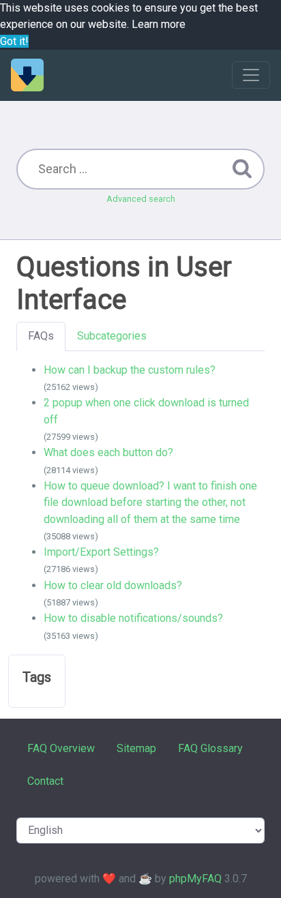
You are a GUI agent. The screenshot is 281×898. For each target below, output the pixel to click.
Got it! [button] (14, 41)
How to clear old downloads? (113, 585)
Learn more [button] (159, 24)
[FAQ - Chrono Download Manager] (27, 75)
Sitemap (136, 748)
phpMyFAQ (195, 878)
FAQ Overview (61, 748)
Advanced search (140, 199)
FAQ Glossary (210, 748)
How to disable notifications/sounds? (133, 618)
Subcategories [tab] (112, 335)
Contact (45, 781)
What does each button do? (108, 452)
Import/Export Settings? (101, 551)
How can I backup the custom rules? (130, 369)
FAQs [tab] (41, 335)
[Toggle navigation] (251, 75)
